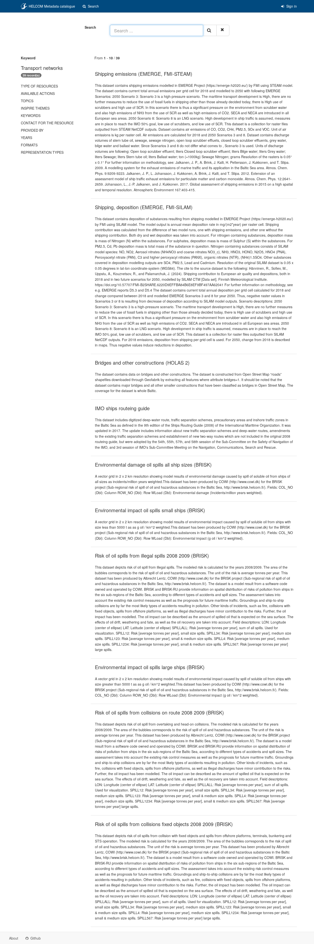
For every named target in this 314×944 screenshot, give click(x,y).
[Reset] (222, 30)
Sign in (291, 6)
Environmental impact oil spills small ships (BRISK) (150, 510)
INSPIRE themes (35, 108)
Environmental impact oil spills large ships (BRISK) (150, 667)
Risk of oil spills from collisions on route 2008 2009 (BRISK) (159, 712)
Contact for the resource (47, 122)
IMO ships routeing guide (122, 408)
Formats (29, 144)
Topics (27, 100)
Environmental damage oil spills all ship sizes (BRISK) (153, 464)
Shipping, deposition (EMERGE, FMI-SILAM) (144, 207)
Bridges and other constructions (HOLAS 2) (142, 362)
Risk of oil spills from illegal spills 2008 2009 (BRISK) (152, 555)
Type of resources (39, 86)
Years (26, 137)
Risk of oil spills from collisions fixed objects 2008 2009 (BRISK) (164, 824)
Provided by (32, 130)
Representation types (42, 152)
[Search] (210, 30)
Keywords (30, 115)
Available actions (38, 93)
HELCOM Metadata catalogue (51, 6)
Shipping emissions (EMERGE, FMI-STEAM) (143, 73)
